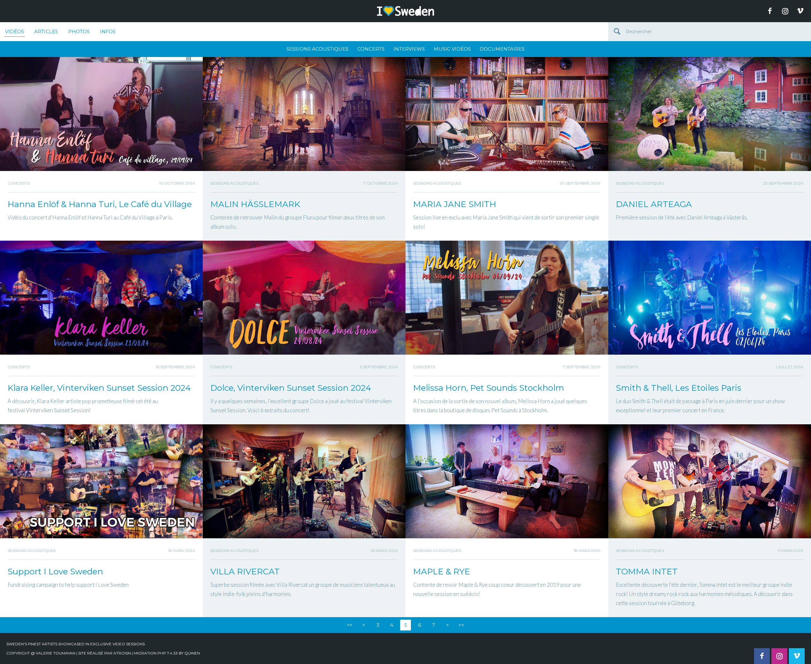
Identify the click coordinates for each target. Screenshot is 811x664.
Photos (79, 31)
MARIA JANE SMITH (454, 204)
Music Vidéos (452, 49)
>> (461, 625)
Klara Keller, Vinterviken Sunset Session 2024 (99, 388)
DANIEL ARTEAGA (654, 204)
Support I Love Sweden (55, 571)
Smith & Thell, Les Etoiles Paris (678, 388)
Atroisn (122, 653)
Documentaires (502, 49)
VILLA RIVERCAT (245, 571)
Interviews (409, 49)
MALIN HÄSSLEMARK (255, 204)
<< (350, 625)
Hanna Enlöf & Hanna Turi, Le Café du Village (100, 204)
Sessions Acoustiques (317, 49)
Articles (46, 31)
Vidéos (14, 31)
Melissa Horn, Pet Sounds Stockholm (488, 388)
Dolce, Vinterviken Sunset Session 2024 (290, 388)
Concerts (371, 49)
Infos (108, 31)
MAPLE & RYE (441, 571)
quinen (192, 653)
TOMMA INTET (647, 571)
